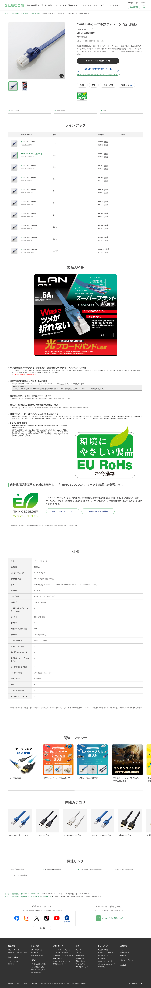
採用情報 (123, 955)
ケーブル (24, 13)
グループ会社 (124, 952)
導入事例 (11, 964)
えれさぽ (78, 952)
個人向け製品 (32, 5)
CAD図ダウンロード (59, 964)
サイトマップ (25, 983)
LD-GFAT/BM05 (29, 142)
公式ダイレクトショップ (105, 955)
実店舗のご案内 (103, 950)
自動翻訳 (83, 983)
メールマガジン (80, 964)
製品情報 (15, 13)
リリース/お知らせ (36, 950)
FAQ (93, 85)
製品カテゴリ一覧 (14, 950)
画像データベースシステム (61, 961)
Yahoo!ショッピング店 (105, 961)
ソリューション (13, 961)
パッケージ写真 (108, 85)
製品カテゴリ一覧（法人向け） (18, 952)
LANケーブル (35, 13)
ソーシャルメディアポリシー (61, 983)
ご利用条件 (34, 983)
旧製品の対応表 (36, 972)
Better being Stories (37, 955)
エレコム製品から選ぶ (38, 967)
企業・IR (123, 950)
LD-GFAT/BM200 (30, 249)
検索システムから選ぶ (38, 970)
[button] (35, 946)
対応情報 (71, 5)
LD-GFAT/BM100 (30, 225)
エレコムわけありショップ (106, 964)
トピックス (60, 5)
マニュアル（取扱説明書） (61, 952)
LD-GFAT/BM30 (29, 190)
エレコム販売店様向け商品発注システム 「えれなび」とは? (97, 75)
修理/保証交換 (80, 958)
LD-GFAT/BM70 (29, 213)
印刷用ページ (125, 85)
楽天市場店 (101, 958)
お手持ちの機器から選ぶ (38, 964)
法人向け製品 (46, 5)
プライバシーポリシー (45, 983)
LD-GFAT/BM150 (30, 237)
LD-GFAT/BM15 (29, 166)
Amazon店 (101, 967)
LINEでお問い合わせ (82, 967)
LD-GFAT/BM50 (29, 201)
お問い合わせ (80, 955)
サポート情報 (113, 5)
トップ (7, 13)
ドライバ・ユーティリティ (61, 950)
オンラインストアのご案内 (106, 952)
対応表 (82, 85)
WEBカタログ (57, 958)
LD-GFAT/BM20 (29, 178)
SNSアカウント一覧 (13, 983)
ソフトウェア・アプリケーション (63, 955)
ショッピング (98, 5)
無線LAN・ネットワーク (30, 897)
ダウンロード (84, 5)
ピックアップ (35, 952)
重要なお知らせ (80, 961)
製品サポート (80, 950)
